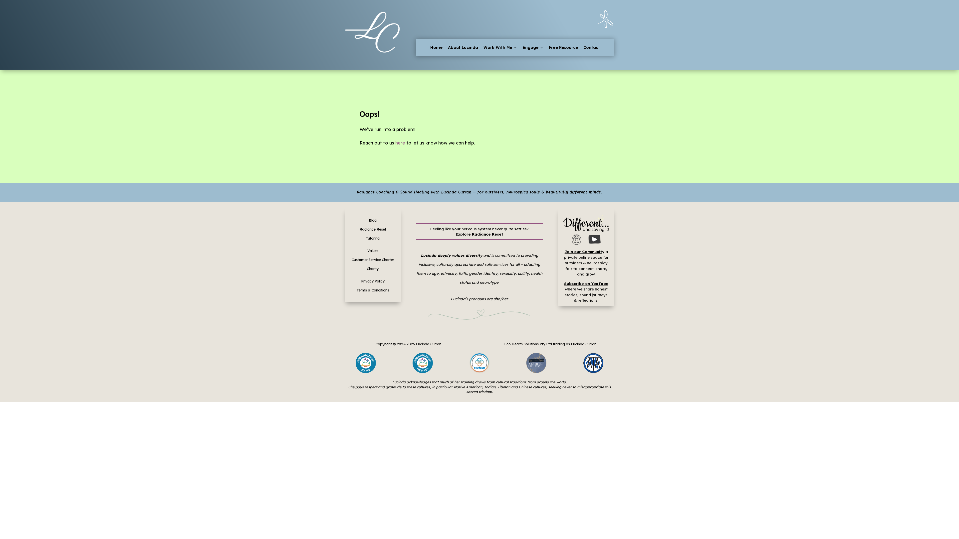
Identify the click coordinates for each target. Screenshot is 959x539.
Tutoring (373, 238)
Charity (373, 269)
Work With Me (497, 48)
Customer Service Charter (373, 260)
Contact (591, 48)
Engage (530, 48)
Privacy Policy (373, 281)
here (400, 143)
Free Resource (563, 48)
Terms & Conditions (373, 290)
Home (436, 48)
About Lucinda (463, 48)
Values (372, 251)
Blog (373, 220)
